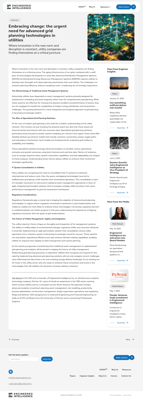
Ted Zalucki (17, 278)
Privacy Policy (127, 395)
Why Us (114, 369)
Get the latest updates (18, 355)
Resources (126, 369)
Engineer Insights (87, 376)
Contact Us (126, 376)
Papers (73, 376)
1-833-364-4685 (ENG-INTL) (20, 384)
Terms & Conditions (115, 395)
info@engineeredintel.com (20, 378)
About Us (102, 376)
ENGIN (103, 369)
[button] (105, 7)
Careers (114, 376)
